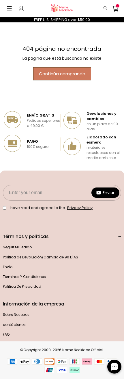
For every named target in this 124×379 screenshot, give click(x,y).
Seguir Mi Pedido (17, 247)
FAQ (6, 334)
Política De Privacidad (22, 286)
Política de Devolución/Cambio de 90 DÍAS (40, 257)
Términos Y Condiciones (24, 276)
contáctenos (14, 324)
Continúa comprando (62, 74)
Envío (7, 266)
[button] (9, 8)
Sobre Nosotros (16, 314)
